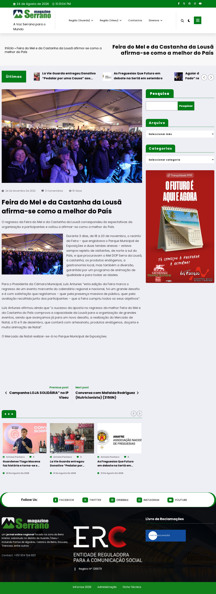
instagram (151, 500)
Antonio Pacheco (28, 456)
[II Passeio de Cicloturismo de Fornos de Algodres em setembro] (132, 438)
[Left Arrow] (204, 77)
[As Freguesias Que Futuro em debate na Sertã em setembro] (37, 438)
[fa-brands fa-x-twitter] (184, 4)
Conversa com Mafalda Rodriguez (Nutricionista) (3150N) (105, 395)
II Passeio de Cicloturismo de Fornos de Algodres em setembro (128, 464)
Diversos (154, 20)
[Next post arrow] (138, 393)
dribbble (122, 500)
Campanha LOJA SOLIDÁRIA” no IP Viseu (39, 395)
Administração (107, 587)
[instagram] (195, 4)
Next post (82, 387)
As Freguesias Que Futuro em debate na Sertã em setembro (121, 75)
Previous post (59, 387)
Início (9, 48)
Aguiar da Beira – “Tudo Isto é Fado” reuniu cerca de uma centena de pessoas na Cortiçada (81, 464)
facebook (66, 500)
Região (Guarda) (79, 20)
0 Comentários (54, 190)
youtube (181, 500)
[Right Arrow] (211, 77)
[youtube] (200, 4)
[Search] (182, 20)
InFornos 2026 (82, 587)
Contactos (135, 20)
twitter (95, 500)
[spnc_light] (189, 20)
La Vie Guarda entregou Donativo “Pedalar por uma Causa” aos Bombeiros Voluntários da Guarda (52, 76)
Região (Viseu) (109, 20)
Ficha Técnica (132, 587)
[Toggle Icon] (197, 20)
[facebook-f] (179, 4)
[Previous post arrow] (6, 393)
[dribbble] (189, 4)
